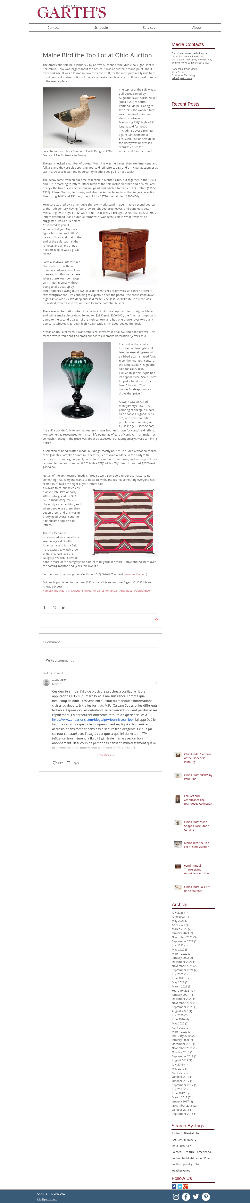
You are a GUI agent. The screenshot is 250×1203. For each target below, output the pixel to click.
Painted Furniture (183, 1152)
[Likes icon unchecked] (54, 763)
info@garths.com (47, 1199)
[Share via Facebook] (44, 607)
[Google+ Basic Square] (185, 1186)
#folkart (177, 1133)
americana (204, 1152)
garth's (176, 1164)
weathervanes (181, 1170)
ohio (197, 1164)
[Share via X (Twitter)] (54, 607)
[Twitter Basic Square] (180, 1186)
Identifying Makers (184, 1139)
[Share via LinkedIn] (64, 607)
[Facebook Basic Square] (174, 1186)
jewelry (187, 1164)
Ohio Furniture (181, 1146)
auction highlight (183, 1158)
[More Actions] (156, 682)
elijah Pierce (204, 1158)
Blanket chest (193, 1133)
